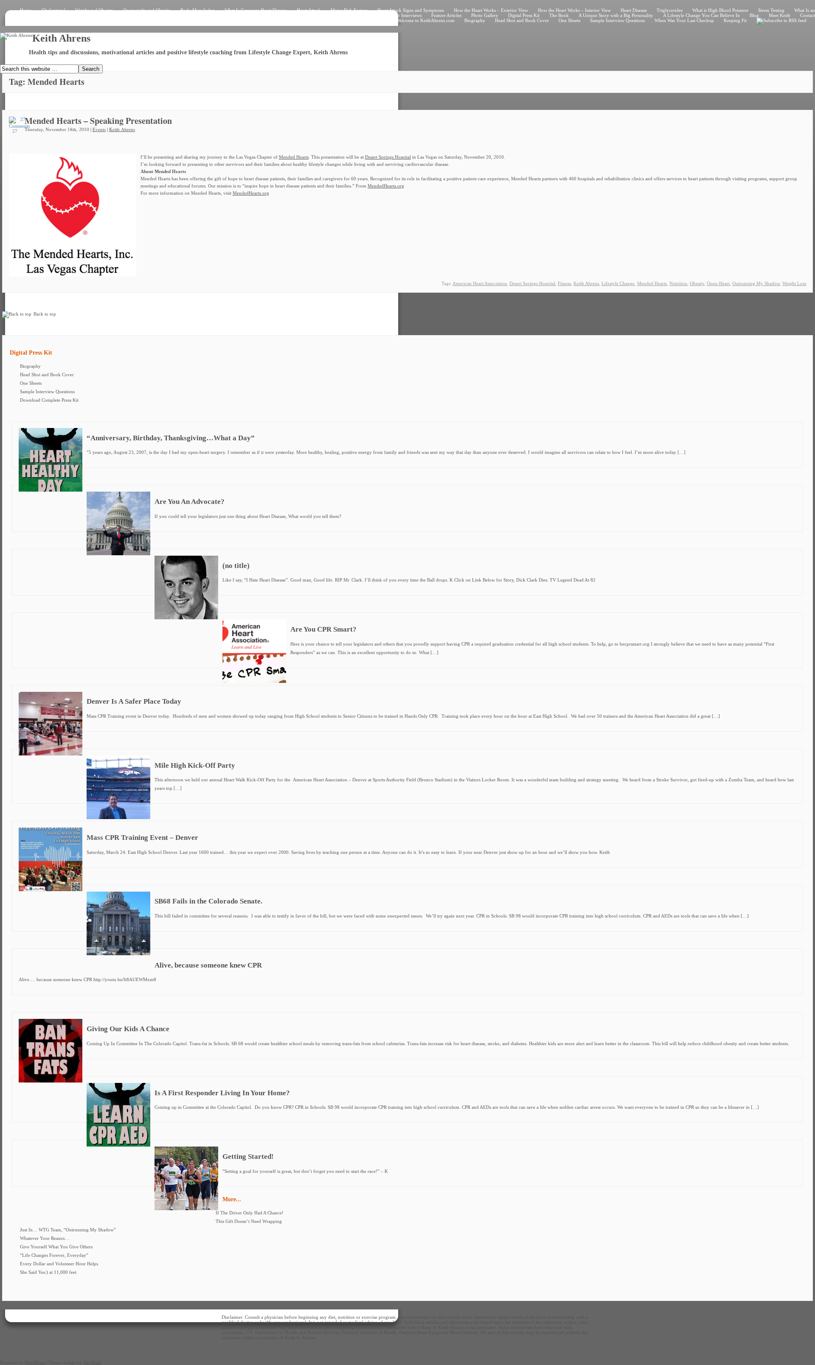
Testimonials (319, 15)
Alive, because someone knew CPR (208, 965)
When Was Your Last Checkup (684, 20)
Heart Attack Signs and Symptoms (410, 10)
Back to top (45, 313)
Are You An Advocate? (190, 502)
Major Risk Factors (349, 10)
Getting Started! (248, 1156)
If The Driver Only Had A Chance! (250, 1212)
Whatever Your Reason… (45, 1238)
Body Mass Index (197, 10)
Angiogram (81, 15)
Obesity (697, 283)
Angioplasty (114, 15)
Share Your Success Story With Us (188, 15)
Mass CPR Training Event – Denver (142, 838)
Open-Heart (718, 283)
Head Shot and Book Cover (522, 20)
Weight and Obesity (94, 10)
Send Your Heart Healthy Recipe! (264, 15)
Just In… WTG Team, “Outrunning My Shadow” (68, 1229)
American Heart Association (479, 283)
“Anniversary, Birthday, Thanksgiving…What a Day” (171, 438)
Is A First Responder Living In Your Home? (222, 1093)
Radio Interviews (405, 15)
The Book (559, 15)
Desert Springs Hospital (388, 156)
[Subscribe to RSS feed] (781, 20)
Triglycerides (670, 10)
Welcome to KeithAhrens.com (425, 20)
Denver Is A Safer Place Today (134, 701)
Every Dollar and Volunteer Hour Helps (59, 1263)
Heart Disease (634, 10)
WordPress (35, 1362)
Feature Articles (446, 15)
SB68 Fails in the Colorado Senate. (208, 901)
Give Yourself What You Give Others (56, 1246)
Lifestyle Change (618, 283)
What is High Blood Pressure (720, 10)
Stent (140, 15)
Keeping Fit (735, 20)
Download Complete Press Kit (49, 400)
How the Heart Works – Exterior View (491, 10)
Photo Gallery (484, 15)
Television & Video (360, 15)
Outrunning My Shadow (756, 283)
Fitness (564, 283)
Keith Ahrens (122, 129)
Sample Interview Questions (617, 20)
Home (26, 10)
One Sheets (569, 20)
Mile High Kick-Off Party (195, 765)
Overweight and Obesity (147, 10)
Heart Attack (309, 10)
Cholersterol (53, 10)
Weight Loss (794, 283)
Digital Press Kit (524, 15)
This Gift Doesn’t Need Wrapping (249, 1221)
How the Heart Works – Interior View (574, 10)
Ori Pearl (92, 1362)
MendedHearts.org (386, 185)
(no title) (236, 566)
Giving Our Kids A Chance (128, 1029)
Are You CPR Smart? (323, 629)
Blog (754, 15)
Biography (474, 20)
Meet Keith (779, 15)
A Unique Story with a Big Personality (616, 15)
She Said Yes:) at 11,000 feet (48, 1272)
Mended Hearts (294, 156)
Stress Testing (771, 10)
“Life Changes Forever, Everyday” (54, 1255)
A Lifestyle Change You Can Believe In (701, 15)
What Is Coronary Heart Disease (256, 10)
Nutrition (678, 283)
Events (99, 129)
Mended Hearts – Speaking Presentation (98, 121)
